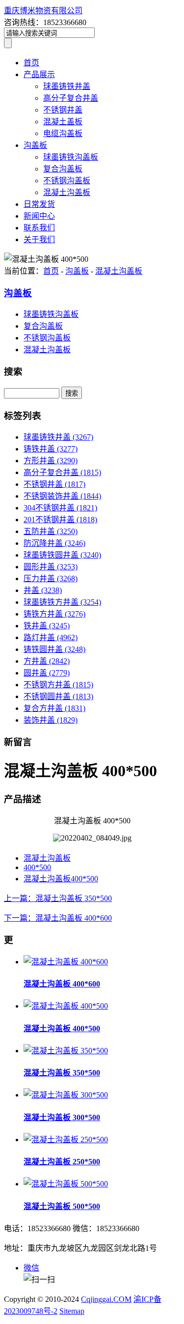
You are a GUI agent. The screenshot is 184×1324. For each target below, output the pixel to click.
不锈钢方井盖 (58, 684)
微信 (31, 1268)
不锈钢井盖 (62, 110)
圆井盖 (47, 673)
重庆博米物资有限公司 (43, 10)
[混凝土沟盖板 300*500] (66, 1095)
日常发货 (39, 204)
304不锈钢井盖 (60, 508)
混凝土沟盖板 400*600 (62, 984)
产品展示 (39, 74)
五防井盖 (51, 531)
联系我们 (39, 228)
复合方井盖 (54, 708)
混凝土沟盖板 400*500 (62, 1028)
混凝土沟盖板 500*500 (62, 1206)
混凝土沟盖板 (66, 192)
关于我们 (39, 239)
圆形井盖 (51, 567)
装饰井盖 (51, 720)
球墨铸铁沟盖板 (70, 157)
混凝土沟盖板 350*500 (62, 1073)
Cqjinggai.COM (106, 1299)
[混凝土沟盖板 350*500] (66, 1050)
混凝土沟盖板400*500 (61, 878)
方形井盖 (51, 460)
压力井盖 (51, 578)
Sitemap (71, 1311)
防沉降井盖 (54, 543)
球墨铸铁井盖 (66, 86)
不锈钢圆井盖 (58, 696)
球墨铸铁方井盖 (62, 602)
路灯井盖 (51, 637)
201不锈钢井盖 (60, 519)
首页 (31, 62)
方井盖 (47, 661)
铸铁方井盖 (54, 614)
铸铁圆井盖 (54, 649)
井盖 (43, 590)
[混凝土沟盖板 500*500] (66, 1184)
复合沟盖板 (62, 169)
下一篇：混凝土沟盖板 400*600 (58, 918)
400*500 (37, 867)
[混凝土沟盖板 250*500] (66, 1139)
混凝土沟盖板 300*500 (62, 1117)
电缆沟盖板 (62, 133)
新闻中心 (39, 216)
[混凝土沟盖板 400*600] (66, 962)
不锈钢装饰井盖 (62, 496)
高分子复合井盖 (70, 98)
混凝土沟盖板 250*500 (62, 1161)
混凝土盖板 (62, 121)
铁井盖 (47, 625)
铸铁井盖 (51, 449)
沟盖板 (35, 145)
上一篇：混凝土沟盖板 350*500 (58, 898)
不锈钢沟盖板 (66, 180)
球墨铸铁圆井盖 (62, 555)
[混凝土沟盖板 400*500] (66, 1006)
